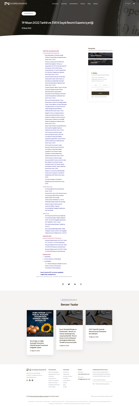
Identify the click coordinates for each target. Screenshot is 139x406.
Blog (89, 3)
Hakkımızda (66, 374)
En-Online (128, 3)
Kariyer (83, 3)
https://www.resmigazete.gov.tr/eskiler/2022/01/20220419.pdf (54, 276)
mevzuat (49, 312)
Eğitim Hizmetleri (53, 382)
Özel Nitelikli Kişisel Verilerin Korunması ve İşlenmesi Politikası (77, 403)
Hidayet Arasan (109, 396)
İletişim (95, 3)
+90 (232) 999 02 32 (83, 374)
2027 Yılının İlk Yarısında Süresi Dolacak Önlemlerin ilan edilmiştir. (97, 331)
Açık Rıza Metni (31, 401)
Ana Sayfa (55, 3)
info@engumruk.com (84, 379)
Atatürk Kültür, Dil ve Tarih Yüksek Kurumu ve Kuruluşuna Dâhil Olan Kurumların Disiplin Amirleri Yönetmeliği (56, 195)
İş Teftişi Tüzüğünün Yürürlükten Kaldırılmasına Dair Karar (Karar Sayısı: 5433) (55, 181)
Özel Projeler (52, 387)
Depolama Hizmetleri (54, 384)
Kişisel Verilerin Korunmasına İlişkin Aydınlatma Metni (100, 401)
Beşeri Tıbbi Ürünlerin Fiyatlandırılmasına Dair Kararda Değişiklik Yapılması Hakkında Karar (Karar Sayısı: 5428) (55, 128)
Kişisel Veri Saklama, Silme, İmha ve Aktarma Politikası (77, 401)
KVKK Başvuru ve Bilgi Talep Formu (56, 403)
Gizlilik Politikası (46, 401)
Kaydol (100, 93)
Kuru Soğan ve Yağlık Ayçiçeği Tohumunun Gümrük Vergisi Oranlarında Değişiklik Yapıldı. (39, 344)
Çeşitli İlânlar (47, 261)
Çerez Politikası (38, 401)
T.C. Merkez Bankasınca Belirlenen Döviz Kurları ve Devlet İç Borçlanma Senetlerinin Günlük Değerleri (56, 266)
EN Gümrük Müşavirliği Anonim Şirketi (39, 396)
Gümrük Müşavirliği (53, 372)
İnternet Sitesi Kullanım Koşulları (58, 401)
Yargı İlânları (46, 256)
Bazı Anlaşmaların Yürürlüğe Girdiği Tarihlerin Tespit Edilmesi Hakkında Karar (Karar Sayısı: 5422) (55, 57)
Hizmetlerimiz (74, 3)
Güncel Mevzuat (28, 13)
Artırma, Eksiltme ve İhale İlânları (52, 259)
